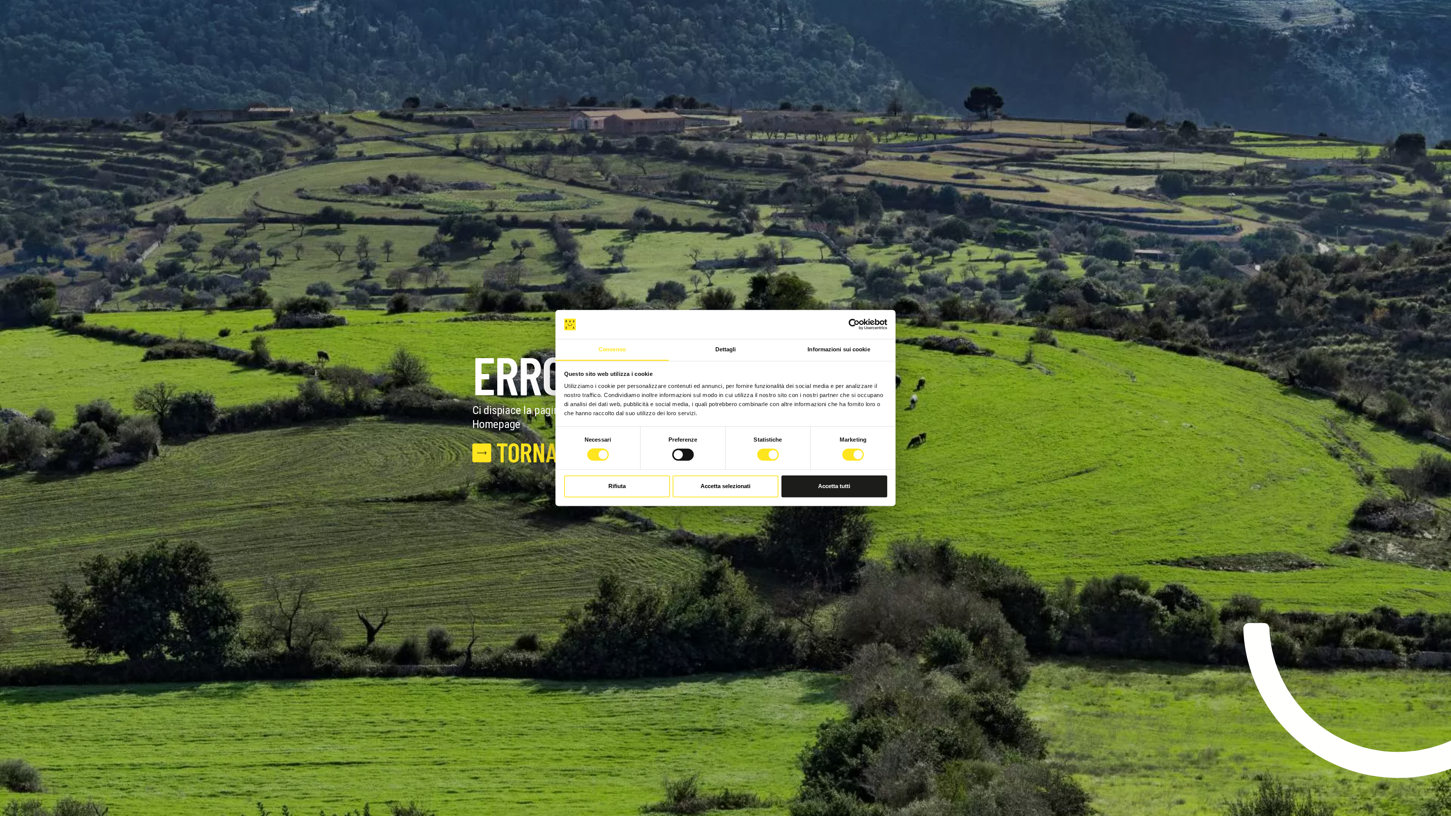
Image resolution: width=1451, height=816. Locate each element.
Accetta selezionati (725, 486)
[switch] (683, 455)
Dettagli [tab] (725, 349)
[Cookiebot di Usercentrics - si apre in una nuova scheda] (854, 324)
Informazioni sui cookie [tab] (838, 349)
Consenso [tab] (612, 349)
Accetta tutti (834, 486)
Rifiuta (617, 486)
